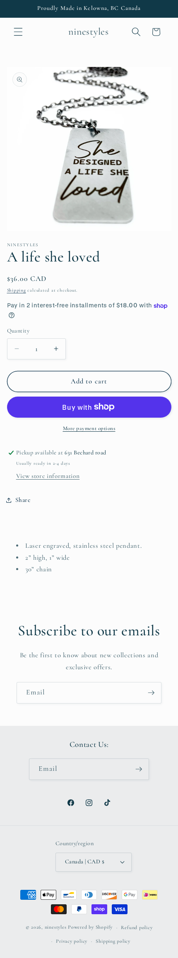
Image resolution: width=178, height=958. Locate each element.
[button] (18, 32)
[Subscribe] (151, 693)
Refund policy (136, 927)
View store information (48, 476)
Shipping (16, 290)
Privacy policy (71, 941)
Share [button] (23, 500)
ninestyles (56, 927)
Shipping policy (113, 941)
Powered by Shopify (90, 927)
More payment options (89, 428)
